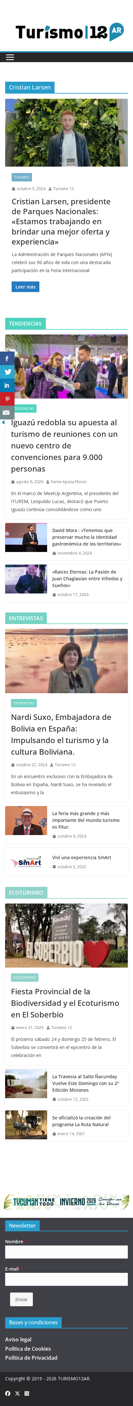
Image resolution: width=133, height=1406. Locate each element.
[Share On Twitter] (7, 372)
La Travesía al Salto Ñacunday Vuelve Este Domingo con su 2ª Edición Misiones (85, 1083)
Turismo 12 (63, 188)
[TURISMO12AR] (66, 17)
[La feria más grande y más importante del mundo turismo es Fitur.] (26, 825)
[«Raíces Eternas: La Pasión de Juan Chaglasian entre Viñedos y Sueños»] (26, 583)
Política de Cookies (28, 1348)
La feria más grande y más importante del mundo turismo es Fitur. (85, 820)
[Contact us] (7, 412)
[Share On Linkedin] (7, 385)
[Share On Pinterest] (7, 399)
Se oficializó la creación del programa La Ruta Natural (81, 1121)
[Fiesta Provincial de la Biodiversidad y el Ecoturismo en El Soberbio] (66, 936)
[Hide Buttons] (3, 423)
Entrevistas (24, 703)
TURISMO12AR (73, 1378)
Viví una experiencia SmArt (81, 857)
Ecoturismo (25, 977)
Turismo (21, 177)
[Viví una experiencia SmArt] (26, 862)
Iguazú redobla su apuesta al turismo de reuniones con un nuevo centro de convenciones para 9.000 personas (64, 445)
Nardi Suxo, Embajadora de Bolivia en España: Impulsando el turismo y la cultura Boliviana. (61, 734)
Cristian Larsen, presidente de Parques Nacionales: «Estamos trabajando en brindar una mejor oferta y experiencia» (61, 221)
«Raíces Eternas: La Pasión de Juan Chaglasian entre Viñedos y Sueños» (87, 578)
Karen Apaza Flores (69, 481)
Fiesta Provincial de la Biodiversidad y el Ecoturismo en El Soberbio (65, 1003)
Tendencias (24, 408)
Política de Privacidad (31, 1357)
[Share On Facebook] (7, 358)
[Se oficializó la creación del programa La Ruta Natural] (26, 1125)
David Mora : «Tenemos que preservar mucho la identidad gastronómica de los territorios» (86, 537)
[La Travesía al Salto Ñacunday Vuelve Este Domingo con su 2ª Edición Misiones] (26, 1088)
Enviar (21, 1299)
